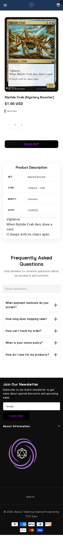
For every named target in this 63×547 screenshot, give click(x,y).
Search (30, 496)
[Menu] (5, 5)
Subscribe (16, 416)
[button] (31, 305)
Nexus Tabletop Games (29, 511)
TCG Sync (31, 516)
